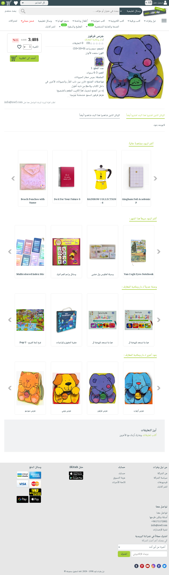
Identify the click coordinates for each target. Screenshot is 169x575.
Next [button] (13, 178)
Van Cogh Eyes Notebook (138, 275)
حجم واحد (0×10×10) (84, 49)
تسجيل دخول (158, 3)
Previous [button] (155, 178)
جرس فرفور (103, 411)
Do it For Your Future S (67, 200)
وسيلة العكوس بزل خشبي (102, 275)
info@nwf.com (13, 102)
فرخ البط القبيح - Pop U (30, 343)
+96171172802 (159, 522)
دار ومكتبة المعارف (93, 39)
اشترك (124, 554)
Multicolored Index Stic (30, 275)
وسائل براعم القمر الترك (66, 275)
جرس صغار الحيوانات (84, 77)
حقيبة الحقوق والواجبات (66, 343)
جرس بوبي (66, 411)
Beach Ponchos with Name (33, 201)
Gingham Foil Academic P (136, 201)
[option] (136, 178)
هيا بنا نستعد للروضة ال (139, 343)
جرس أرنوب (139, 411)
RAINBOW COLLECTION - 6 (101, 201)
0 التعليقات (78, 43)
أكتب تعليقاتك (149, 435)
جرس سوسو (30, 411)
